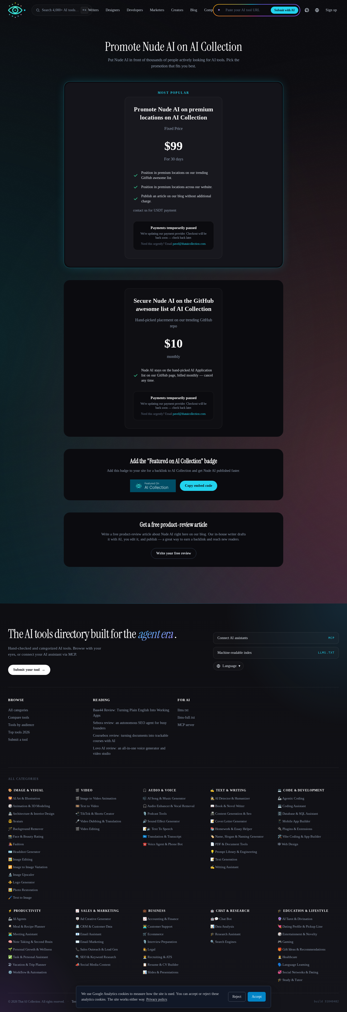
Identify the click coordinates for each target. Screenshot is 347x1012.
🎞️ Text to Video (87, 806)
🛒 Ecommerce (153, 934)
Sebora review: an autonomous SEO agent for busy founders (130, 725)
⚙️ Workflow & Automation (27, 972)
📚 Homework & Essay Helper (231, 829)
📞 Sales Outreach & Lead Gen (96, 949)
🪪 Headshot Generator (24, 852)
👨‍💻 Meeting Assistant (23, 934)
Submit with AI (284, 10)
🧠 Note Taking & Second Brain (30, 942)
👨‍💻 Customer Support (157, 926)
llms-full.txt (186, 717)
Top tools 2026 (19, 732)
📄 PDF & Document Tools (229, 844)
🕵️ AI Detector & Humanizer (230, 798)
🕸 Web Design (288, 844)
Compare (210, 10)
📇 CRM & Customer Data (93, 926)
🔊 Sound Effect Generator (161, 821)
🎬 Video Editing (87, 829)
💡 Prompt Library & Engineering (233, 852)
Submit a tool (18, 740)
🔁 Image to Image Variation (28, 867)
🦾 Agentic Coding (291, 798)
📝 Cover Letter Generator (228, 821)
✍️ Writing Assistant (224, 867)
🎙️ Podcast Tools (155, 813)
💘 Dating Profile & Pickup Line (300, 926)
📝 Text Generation (223, 859)
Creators (177, 10)
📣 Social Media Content (93, 964)
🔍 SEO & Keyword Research (95, 957)
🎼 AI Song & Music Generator (164, 798)
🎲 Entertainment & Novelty (297, 934)
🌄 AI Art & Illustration (24, 798)
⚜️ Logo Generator (21, 882)
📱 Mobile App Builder (294, 821)
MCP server (186, 725)
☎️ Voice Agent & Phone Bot (163, 844)
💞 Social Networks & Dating (298, 972)
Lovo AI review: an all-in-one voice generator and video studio (129, 751)
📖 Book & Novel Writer (227, 806)
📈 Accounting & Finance (161, 919)
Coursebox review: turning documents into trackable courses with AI (130, 738)
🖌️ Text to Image (20, 897)
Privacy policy (156, 999)
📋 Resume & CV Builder (160, 964)
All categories (18, 710)
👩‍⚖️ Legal (149, 949)
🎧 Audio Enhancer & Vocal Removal (169, 806)
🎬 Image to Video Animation (95, 798)
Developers (135, 10)
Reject (236, 997)
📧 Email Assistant (88, 934)
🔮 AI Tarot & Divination (295, 919)
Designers (113, 10)
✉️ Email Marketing (89, 942)
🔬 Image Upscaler (21, 875)
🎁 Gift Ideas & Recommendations (301, 949)
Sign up (331, 10)
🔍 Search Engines (223, 942)
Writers (93, 10)
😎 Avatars (15, 821)
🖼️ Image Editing (20, 859)
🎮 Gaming (285, 942)
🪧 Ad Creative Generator (93, 919)
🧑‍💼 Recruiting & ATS (157, 957)
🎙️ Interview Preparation (160, 942)
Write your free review (173, 553)
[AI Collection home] (16, 10)
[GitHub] (306, 10)
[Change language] (317, 10)
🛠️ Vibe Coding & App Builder (299, 836)
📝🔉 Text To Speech (158, 829)
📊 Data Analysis (222, 926)
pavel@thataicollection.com (189, 244)
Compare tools (18, 717)
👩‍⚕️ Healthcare (287, 957)
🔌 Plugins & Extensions (295, 829)
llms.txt (183, 710)
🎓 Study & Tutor (290, 980)
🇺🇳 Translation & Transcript (162, 836)
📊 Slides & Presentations (160, 972)
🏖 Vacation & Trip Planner (27, 964)
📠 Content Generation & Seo (230, 813)
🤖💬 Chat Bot (221, 919)
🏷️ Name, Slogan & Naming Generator (236, 836)
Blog (193, 10)
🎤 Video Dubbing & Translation (98, 821)
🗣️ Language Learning (293, 964)
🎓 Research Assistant (225, 934)
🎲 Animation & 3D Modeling (29, 806)
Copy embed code (198, 486)
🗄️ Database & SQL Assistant (298, 813)
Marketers (157, 10)
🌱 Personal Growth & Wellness (30, 949)
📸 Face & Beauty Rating (25, 836)
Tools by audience (21, 725)
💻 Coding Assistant (292, 806)
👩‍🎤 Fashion (16, 844)
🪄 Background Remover (25, 829)
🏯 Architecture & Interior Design (31, 813)
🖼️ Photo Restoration (23, 890)
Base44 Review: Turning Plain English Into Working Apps (131, 712)
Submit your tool (29, 670)
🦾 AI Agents (17, 919)
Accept (257, 997)
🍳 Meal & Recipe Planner (26, 926)
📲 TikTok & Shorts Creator (94, 813)
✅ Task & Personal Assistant (28, 957)
